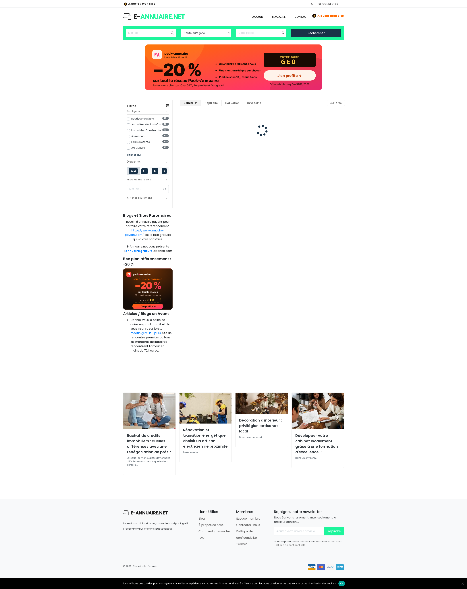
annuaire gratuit (138, 251)
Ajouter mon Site (140, 4)
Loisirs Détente (140, 142)
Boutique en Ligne (142, 118)
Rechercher (316, 33)
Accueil (257, 17)
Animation (137, 136)
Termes (241, 544)
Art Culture (138, 148)
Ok (342, 583)
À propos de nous (210, 525)
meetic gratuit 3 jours (145, 333)
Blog (201, 518)
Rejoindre (334, 531)
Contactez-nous (248, 525)
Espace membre (248, 518)
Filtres (337, 103)
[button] (312, 4)
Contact (301, 17)
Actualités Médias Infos (146, 124)
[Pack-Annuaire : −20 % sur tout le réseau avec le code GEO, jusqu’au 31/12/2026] (233, 67)
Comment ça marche (214, 531)
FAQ (201, 538)
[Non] (462, 583)
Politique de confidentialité (290, 545)
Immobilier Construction (146, 130)
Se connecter (328, 4)
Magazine (278, 17)
